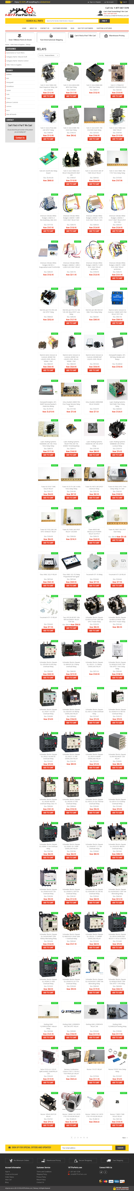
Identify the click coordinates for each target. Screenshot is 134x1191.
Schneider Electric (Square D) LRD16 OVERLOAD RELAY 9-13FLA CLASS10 (117, 936)
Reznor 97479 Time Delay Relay (117, 1070)
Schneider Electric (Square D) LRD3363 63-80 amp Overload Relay (48, 664)
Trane (8, 98)
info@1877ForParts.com (79, 1174)
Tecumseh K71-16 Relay (94, 574)
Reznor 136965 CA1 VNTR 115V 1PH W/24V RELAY (71, 1115)
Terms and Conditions (44, 1171)
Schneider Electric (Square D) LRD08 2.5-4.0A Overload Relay (48, 981)
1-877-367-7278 (121, 7)
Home (24, 28)
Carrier (8, 90)
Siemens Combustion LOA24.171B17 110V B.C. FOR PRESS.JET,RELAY (71, 1071)
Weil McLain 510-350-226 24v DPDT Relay (48, 311)
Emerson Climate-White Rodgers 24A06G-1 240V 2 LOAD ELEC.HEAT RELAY (71, 265)
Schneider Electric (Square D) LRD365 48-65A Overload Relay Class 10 (48, 801)
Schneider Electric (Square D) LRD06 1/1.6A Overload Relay (48, 846)
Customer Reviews (60, 28)
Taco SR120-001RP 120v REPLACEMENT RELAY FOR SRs (71, 619)
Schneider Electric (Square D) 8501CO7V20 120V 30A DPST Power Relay (94, 619)
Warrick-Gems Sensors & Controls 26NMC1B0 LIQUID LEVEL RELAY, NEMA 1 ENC (48, 358)
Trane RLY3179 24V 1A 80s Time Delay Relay (71, 488)
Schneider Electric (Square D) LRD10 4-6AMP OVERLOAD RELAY (94, 756)
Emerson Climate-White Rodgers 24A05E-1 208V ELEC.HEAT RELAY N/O (71, 218)
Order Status (9, 1177)
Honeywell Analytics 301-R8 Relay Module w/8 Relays (117, 357)
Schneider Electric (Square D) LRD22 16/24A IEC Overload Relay (48, 756)
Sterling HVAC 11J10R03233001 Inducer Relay (48, 1026)
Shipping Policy (42, 1174)
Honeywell (9, 82)
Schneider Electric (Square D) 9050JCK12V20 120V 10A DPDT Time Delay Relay (117, 665)
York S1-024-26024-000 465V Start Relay (71, 86)
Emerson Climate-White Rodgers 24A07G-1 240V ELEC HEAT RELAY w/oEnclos (94, 266)
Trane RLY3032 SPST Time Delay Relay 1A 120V (117, 488)
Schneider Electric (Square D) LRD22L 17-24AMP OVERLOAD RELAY (94, 936)
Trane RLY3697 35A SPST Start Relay (117, 531)
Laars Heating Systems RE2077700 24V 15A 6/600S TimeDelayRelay (71, 444)
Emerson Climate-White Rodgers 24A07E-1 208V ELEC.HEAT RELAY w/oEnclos (117, 266)
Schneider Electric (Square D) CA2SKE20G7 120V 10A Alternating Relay (117, 891)
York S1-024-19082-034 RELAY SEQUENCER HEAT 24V (71, 173)
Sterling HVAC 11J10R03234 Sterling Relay (117, 1025)
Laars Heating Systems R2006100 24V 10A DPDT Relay (94, 444)
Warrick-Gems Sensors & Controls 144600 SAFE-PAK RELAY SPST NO (117, 312)
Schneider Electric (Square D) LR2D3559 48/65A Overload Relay (117, 846)
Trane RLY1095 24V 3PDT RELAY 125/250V (71, 531)
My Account (110, 2)
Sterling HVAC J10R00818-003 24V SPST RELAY (71, 1025)
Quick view (48, 70)
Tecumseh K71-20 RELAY (117, 574)
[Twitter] (101, 1172)
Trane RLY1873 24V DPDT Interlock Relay (94, 488)
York (7, 94)
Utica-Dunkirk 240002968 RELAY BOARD (94, 403)
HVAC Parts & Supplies (14, 65)
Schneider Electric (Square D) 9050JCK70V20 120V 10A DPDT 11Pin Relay (117, 981)
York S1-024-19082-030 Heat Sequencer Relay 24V (48, 86)
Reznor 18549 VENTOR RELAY (48, 1115)
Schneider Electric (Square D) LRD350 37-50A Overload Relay (71, 801)
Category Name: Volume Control (17, 61)
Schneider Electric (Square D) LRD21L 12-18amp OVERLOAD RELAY (94, 664)
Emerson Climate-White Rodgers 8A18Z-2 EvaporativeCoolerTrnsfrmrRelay (48, 265)
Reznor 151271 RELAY (94, 1069)
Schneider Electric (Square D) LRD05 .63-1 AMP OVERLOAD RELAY (71, 846)
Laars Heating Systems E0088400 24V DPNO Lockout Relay (117, 444)
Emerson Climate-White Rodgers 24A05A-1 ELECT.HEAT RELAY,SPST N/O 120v (117, 219)
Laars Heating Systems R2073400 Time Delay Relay (117, 404)
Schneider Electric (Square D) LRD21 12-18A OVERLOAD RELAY (71, 756)
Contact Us (44, 28)
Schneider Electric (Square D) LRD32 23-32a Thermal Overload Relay (94, 801)
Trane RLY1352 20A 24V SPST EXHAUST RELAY (48, 531)
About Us (33, 28)
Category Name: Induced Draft (16, 57)
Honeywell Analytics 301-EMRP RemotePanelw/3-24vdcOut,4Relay (48, 404)
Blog (72, 28)
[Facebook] (105, 1172)
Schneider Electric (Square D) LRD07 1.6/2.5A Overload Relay (48, 711)
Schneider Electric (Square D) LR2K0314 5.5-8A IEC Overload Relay (117, 711)
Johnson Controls (12, 102)
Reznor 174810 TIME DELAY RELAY (117, 1115)
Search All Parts (34, 21)
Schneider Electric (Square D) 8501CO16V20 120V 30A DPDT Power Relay (117, 619)
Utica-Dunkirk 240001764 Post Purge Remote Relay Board (71, 404)
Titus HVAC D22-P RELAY (48, 574)
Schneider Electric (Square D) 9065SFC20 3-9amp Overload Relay (71, 664)
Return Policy (41, 1179)
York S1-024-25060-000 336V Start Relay (94, 86)
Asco (8, 110)
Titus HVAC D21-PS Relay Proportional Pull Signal (71, 575)
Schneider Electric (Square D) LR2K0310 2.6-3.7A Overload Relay (71, 981)
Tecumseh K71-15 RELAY (48, 617)
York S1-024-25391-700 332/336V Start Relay (94, 129)
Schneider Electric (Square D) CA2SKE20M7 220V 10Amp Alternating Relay (48, 936)
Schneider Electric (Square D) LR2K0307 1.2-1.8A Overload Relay (94, 846)
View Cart (8, 1179)
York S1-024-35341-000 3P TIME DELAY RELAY (94, 172)
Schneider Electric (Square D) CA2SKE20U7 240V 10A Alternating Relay (94, 981)
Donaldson (10, 86)
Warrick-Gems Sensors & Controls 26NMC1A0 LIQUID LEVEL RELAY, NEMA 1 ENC (71, 358)
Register (98, 2)
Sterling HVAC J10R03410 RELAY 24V (94, 1025)
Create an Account (11, 1174)
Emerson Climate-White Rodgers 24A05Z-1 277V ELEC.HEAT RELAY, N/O (94, 218)
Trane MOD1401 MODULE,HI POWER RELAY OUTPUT (94, 532)
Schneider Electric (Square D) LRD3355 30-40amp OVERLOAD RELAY (71, 711)
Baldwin (9, 74)
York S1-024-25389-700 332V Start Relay (71, 129)
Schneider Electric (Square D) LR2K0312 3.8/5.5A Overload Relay (71, 891)
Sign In (7, 1171)
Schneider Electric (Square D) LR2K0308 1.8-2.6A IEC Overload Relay (94, 891)
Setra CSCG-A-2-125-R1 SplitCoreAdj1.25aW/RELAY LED (48, 1071)
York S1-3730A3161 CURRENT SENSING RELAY (117, 86)
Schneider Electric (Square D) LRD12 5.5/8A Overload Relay (94, 711)
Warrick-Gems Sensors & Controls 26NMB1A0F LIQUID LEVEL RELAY (94, 357)
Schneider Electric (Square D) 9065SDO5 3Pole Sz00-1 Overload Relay (71, 936)
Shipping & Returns (104, 28)
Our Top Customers (85, 28)
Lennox (8, 106)
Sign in (92, 2)
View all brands (11, 114)
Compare (48, 75)
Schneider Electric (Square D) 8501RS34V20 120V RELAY (117, 756)
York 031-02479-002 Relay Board (48, 172)
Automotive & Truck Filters (15, 53)
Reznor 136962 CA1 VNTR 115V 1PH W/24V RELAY (94, 1115)
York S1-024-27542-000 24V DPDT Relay (48, 129)
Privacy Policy (41, 1177)
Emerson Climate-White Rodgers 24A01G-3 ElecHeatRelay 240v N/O (48, 218)
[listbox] (52, 55)
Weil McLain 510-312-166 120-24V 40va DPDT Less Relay (71, 312)
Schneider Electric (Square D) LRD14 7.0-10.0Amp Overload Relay (117, 801)
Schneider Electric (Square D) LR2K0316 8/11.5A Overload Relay (48, 891)
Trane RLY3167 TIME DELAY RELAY (48, 488)
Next (124, 1138)
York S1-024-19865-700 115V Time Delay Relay (117, 172)
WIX (7, 78)
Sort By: (41, 55)
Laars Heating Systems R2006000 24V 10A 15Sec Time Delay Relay (48, 444)
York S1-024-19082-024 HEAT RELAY (117, 129)
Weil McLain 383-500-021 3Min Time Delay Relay (94, 311)
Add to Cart (48, 96)
